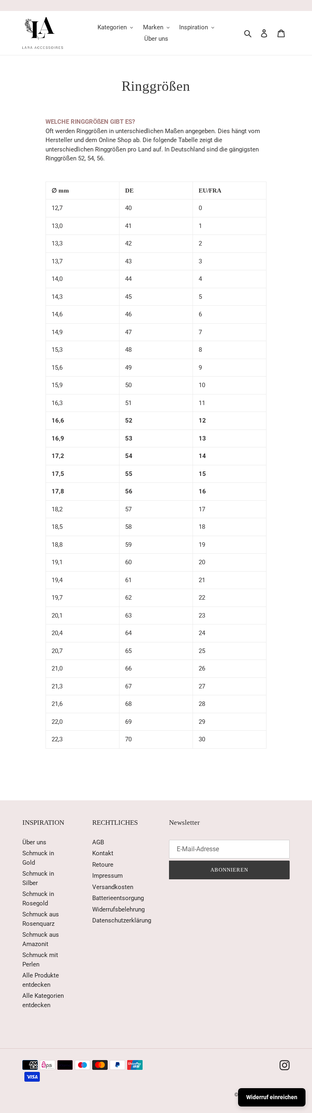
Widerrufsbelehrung (118, 909)
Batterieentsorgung (118, 898)
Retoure (102, 864)
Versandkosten (112, 887)
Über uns (34, 842)
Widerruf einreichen (271, 1097)
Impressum (107, 875)
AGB (98, 842)
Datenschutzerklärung (121, 920)
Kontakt (102, 853)
